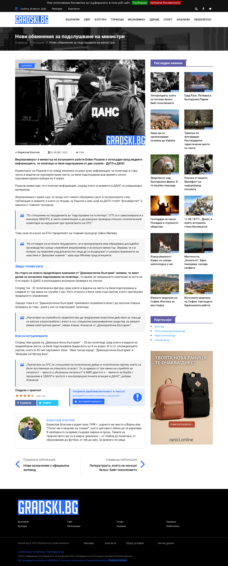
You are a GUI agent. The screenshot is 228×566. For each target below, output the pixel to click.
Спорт (168, 19)
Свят (87, 19)
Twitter (46, 402)
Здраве (154, 19)
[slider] (25, 395)
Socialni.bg (38, 551)
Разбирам (140, 3)
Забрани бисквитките (165, 3)
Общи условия (135, 543)
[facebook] (203, 8)
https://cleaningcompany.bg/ (170, 331)
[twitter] (210, 8)
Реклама (57, 8)
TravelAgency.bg (55, 551)
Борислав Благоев (29, 152)
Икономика (136, 19)
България (72, 19)
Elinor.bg (159, 326)
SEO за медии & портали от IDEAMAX (38, 560)
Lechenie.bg (24, 551)
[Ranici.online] (182, 397)
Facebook (25, 402)
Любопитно (202, 19)
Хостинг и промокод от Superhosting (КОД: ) (93, 560)
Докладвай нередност (90, 401)
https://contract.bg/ (165, 335)
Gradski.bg (21, 42)
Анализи (183, 19)
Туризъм (117, 19)
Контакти (74, 8)
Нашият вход (162, 339)
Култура (101, 19)
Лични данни (165, 543)
